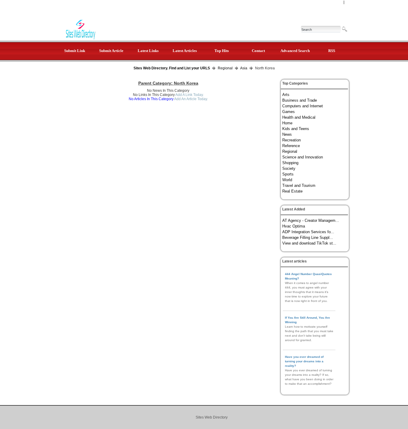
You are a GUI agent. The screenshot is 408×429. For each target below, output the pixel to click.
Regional (225, 68)
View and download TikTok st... (309, 243)
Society (288, 168)
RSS (331, 50)
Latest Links (148, 50)
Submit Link (74, 50)
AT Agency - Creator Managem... (310, 220)
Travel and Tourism (298, 185)
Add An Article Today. (191, 99)
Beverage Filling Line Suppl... (307, 237)
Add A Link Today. (189, 95)
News (287, 134)
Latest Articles (185, 50)
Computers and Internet (302, 106)
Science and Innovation (302, 157)
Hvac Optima (293, 226)
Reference (291, 145)
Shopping (290, 163)
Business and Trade (299, 100)
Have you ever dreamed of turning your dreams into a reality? (304, 361)
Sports (288, 174)
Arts (285, 94)
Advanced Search (295, 50)
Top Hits (221, 50)
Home (287, 123)
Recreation (291, 140)
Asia (243, 68)
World (287, 180)
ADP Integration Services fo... (308, 232)
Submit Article (111, 50)
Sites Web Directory (212, 417)
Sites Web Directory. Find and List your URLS (172, 68)
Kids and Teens (295, 128)
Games (288, 111)
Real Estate (292, 191)
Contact (258, 50)
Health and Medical (298, 117)
